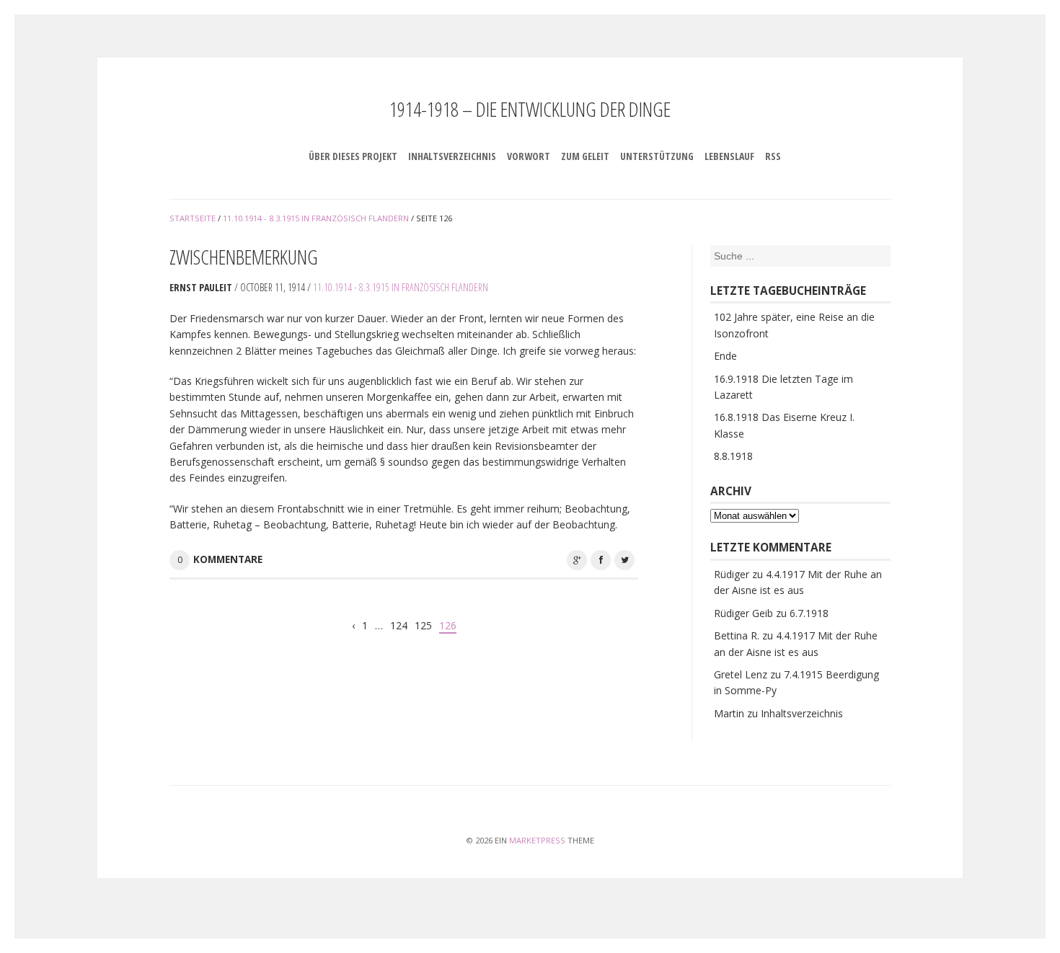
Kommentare (227, 559)
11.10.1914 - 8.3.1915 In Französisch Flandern (400, 287)
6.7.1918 (809, 613)
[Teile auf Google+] (577, 560)
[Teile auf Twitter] (624, 560)
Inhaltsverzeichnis (452, 156)
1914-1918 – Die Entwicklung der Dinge (530, 109)
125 (423, 625)
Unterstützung (657, 156)
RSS (773, 156)
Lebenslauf (729, 156)
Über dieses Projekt (353, 156)
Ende (725, 356)
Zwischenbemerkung (243, 256)
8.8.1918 (733, 456)
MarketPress (537, 840)
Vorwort (528, 156)
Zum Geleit (585, 156)
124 (398, 625)
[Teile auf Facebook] (601, 560)
